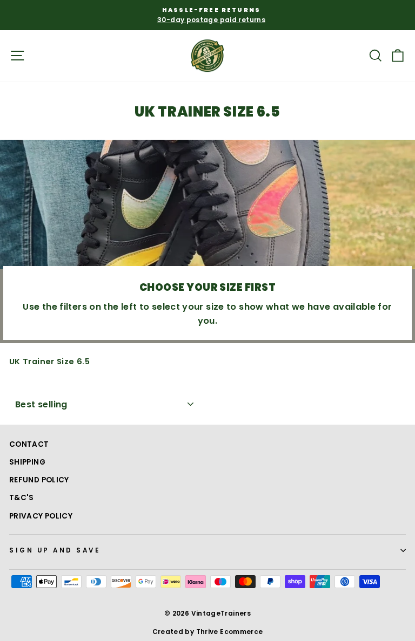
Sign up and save (55, 550)
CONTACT (29, 444)
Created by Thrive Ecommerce (207, 631)
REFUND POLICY (39, 480)
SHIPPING (27, 462)
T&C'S (21, 498)
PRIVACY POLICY (40, 516)
